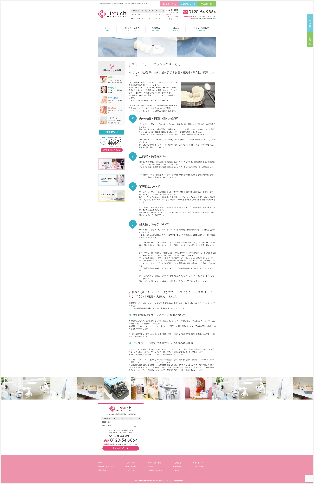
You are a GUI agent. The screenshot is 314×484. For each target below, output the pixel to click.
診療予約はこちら (111, 150)
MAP (214, 18)
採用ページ (178, 466)
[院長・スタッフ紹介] (131, 29)
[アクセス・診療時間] (201, 29)
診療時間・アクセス (155, 470)
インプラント (131, 470)
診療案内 (102, 470)
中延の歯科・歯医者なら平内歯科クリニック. (154, 480)
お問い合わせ (199, 466)
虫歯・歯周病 (131, 463)
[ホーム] (107, 29)
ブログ (176, 470)
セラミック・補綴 (154, 463)
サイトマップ (199, 463)
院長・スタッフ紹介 (106, 466)
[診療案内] (156, 29)
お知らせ (177, 463)
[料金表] (176, 29)
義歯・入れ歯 (131, 466)
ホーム (101, 463)
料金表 (150, 466)
